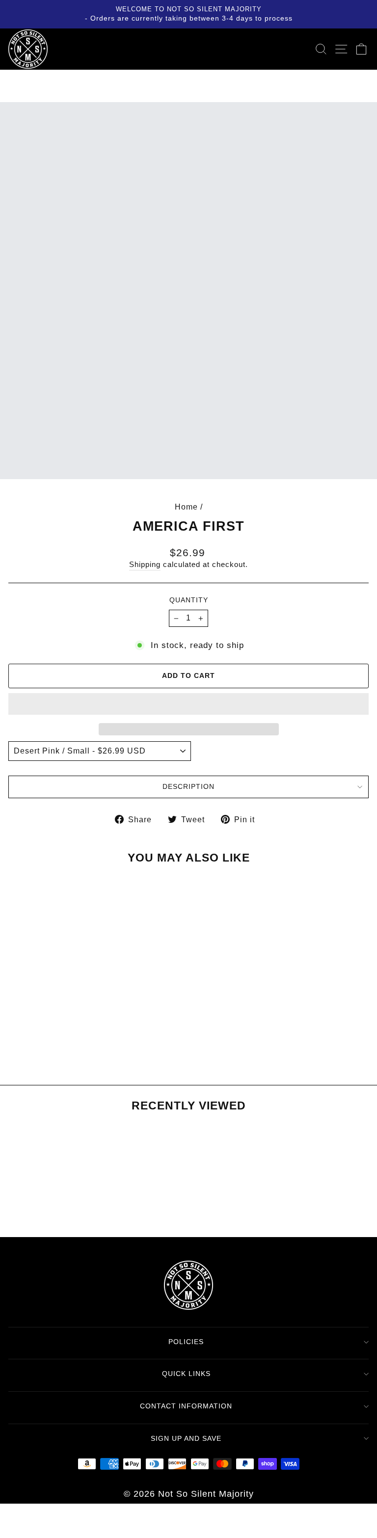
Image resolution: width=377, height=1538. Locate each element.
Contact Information (186, 1406)
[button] (188, 704)
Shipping (145, 564)
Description (188, 786)
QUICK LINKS (186, 1373)
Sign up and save (186, 1438)
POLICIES (186, 1342)
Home (186, 506)
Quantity (188, 600)
